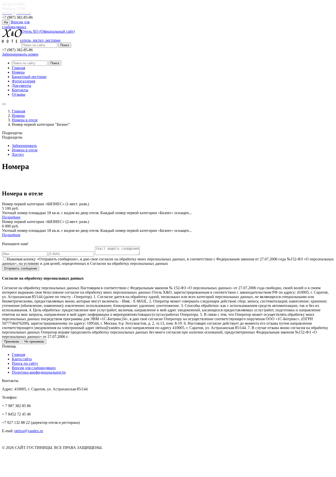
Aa (6, 22)
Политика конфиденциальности (39, 372)
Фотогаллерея (23, 81)
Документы (21, 85)
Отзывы (18, 94)
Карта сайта (22, 359)
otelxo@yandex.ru (28, 431)
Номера (18, 72)
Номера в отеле (25, 120)
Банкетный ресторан (29, 77)
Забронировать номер (20, 54)
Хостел (18, 154)
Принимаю (11, 341)
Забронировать (24, 145)
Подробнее (11, 217)
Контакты (20, 90)
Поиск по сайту (25, 363)
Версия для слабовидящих (34, 368)
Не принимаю (34, 341)
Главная (18, 68)
